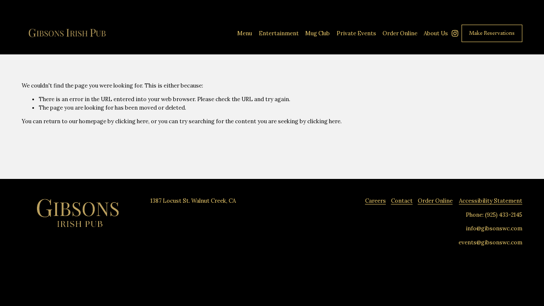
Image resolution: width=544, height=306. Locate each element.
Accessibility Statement (490, 200)
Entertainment (279, 33)
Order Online (435, 200)
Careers (375, 200)
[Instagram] (455, 33)
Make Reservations (492, 33)
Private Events (356, 33)
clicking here (131, 121)
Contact (402, 200)
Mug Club (317, 33)
